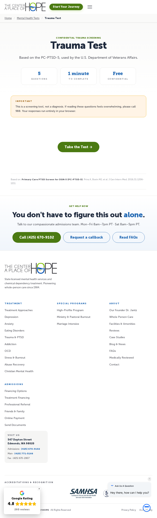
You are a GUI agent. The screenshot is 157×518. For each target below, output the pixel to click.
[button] (90, 7)
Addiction (10, 344)
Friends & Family (15, 411)
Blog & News (117, 344)
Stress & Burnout (15, 357)
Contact (114, 364)
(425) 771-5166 (23, 453)
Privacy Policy (128, 510)
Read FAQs (128, 237)
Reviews (114, 330)
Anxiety (9, 324)
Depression (11, 317)
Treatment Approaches (19, 310)
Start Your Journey (66, 6)
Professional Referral (17, 404)
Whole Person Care (121, 317)
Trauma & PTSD (14, 337)
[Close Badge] (39, 489)
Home (8, 18)
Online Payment (15, 418)
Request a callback (86, 237)
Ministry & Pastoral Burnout (73, 317)
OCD (8, 351)
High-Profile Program (70, 310)
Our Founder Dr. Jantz (123, 310)
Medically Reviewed (121, 357)
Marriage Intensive (68, 324)
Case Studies (117, 337)
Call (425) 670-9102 (36, 237)
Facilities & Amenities (122, 324)
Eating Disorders (14, 330)
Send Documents (15, 425)
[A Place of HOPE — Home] (25, 7)
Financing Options (16, 391)
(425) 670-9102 (30, 449)
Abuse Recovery (15, 364)
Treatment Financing (17, 397)
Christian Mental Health (19, 371)
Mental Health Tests (28, 18)
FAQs (112, 351)
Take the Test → (78, 147)
